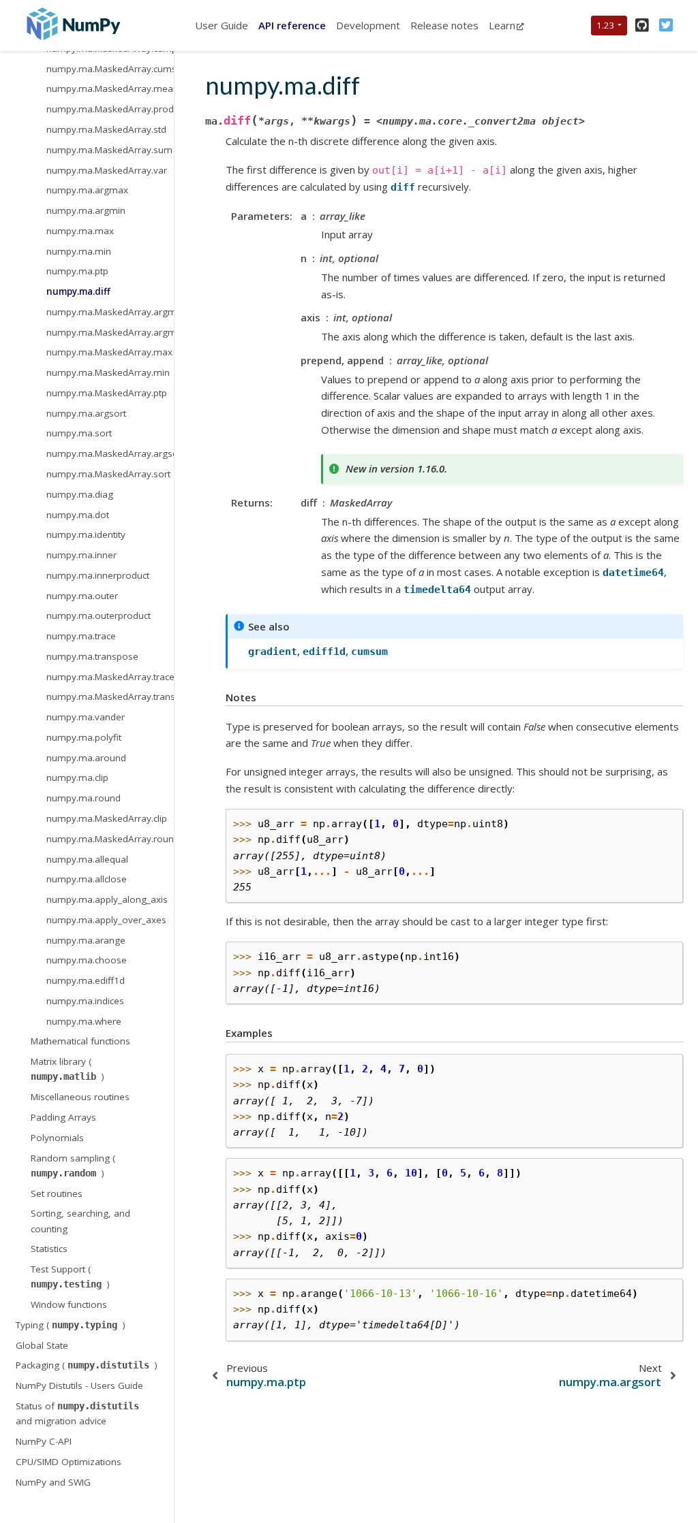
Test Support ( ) (70, 1276)
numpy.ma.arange (85, 940)
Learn (502, 25)
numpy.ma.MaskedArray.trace (110, 677)
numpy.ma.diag (79, 494)
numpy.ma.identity (85, 534)
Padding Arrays (63, 1117)
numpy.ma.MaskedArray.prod (110, 109)
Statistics (49, 1249)
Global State (42, 1345)
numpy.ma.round (83, 798)
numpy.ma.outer (82, 596)
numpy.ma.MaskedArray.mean (110, 88)
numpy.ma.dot (77, 515)
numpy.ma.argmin (85, 210)
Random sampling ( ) (73, 1165)
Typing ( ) (70, 1325)
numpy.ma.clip (77, 777)
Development (368, 25)
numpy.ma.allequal (87, 859)
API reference (292, 25)
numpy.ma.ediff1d (85, 980)
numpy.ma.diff (78, 291)
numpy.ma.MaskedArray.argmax (110, 312)
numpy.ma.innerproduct (97, 575)
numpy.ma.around (86, 758)
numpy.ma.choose (86, 960)
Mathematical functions (80, 1041)
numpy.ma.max (80, 231)
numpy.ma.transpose (92, 656)
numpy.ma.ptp (77, 271)
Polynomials (57, 1138)
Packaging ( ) (86, 1365)
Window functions (69, 1304)
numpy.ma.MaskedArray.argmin (110, 332)
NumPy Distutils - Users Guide (79, 1385)
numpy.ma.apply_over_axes (106, 920)
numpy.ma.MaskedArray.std (106, 129)
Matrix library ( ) (67, 1069)
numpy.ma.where (83, 1021)
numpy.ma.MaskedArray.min (108, 372)
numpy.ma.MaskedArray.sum (109, 150)
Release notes (444, 25)
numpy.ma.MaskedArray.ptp (106, 393)
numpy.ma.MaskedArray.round (110, 839)
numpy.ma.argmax (87, 190)
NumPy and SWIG (53, 1482)
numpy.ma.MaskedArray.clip (106, 818)
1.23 (605, 25)
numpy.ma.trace (81, 636)
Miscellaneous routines (80, 1097)
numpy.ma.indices (85, 1001)
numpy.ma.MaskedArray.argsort (110, 453)
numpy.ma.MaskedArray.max (109, 352)
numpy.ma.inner (81, 555)
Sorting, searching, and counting (80, 1220)
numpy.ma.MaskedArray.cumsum (110, 69)
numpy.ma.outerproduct (98, 615)
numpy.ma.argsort (86, 413)
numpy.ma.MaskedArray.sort (108, 474)
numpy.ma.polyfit (83, 737)
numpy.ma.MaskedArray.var (106, 170)
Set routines (56, 1193)
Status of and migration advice (77, 1413)
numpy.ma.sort (79, 433)
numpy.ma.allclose (86, 879)
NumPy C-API (44, 1441)
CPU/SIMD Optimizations (68, 1462)
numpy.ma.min (78, 251)
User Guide (221, 25)
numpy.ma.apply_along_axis (107, 899)
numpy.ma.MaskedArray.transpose (110, 696)
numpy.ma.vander (85, 717)
